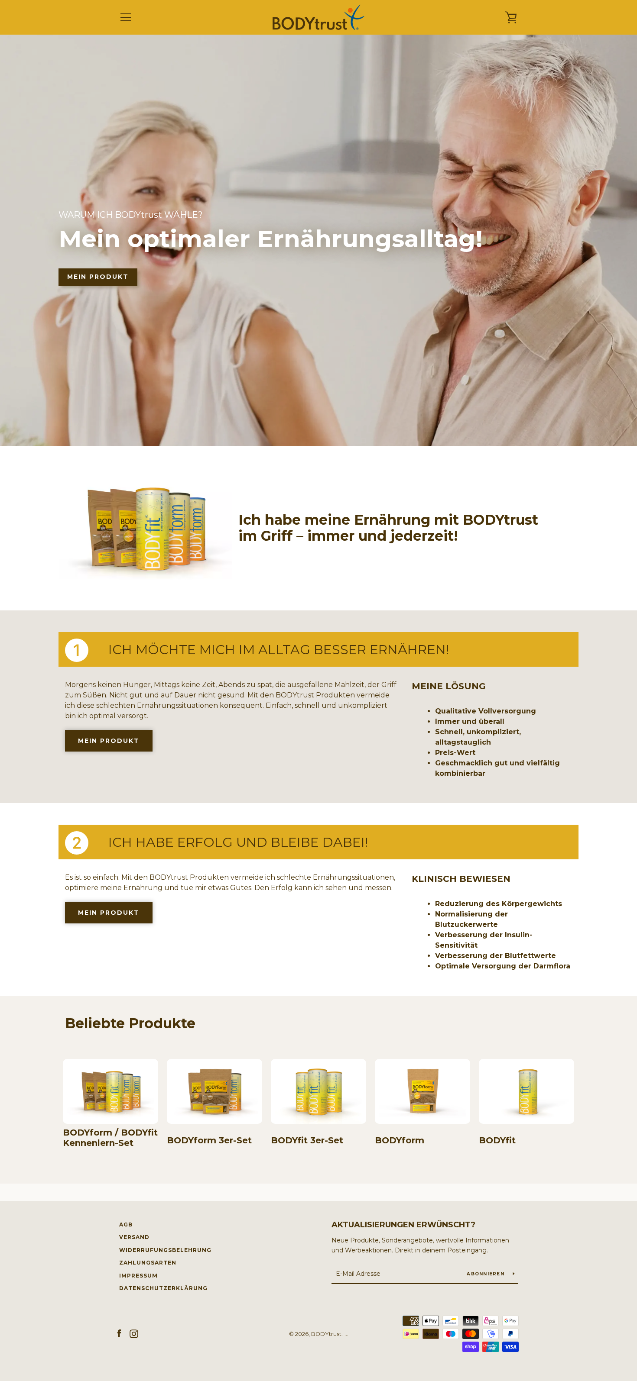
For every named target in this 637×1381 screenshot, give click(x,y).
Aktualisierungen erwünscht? (403, 1224)
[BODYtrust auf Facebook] (119, 1333)
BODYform (399, 1140)
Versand (134, 1237)
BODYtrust (326, 1334)
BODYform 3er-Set (209, 1140)
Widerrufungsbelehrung (165, 1250)
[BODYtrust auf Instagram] (134, 1333)
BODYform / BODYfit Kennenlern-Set (110, 1137)
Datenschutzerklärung (163, 1288)
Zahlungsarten (147, 1262)
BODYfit (497, 1140)
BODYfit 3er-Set (307, 1140)
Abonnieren (486, 1274)
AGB (126, 1224)
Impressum (138, 1275)
